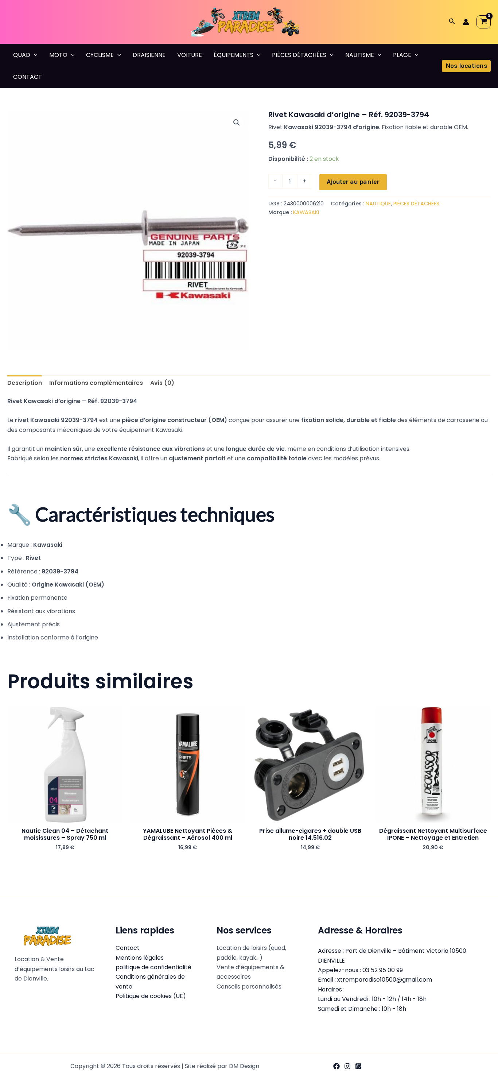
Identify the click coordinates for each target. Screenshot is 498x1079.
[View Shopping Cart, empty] (483, 21)
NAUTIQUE (378, 203)
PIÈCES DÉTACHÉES (299, 55)
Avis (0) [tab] (162, 383)
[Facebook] (336, 1066)
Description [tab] (24, 383)
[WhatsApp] (358, 1066)
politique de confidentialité (153, 967)
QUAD (21, 55)
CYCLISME (100, 55)
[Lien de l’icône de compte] (466, 22)
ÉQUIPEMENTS (233, 55)
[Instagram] (347, 1066)
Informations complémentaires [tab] (96, 383)
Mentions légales (140, 958)
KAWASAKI (306, 212)
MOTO (58, 55)
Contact (128, 948)
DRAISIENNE (149, 55)
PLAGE (402, 55)
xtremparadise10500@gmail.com (384, 979)
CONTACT (27, 77)
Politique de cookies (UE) (151, 996)
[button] (452, 22)
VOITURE (189, 55)
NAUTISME (359, 55)
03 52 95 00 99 (382, 970)
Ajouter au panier (353, 182)
